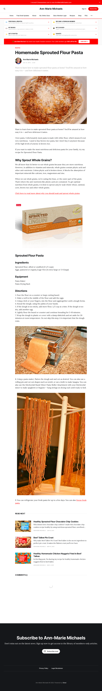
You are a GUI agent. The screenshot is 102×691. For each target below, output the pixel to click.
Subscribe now (52, 651)
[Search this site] (4, 8)
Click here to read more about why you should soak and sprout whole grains (47, 193)
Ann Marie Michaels (30, 59)
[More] (91, 15)
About (34, 15)
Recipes (72, 15)
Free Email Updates (23, 15)
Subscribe (93, 9)
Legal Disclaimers (57, 668)
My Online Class (44, 15)
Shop (80, 15)
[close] (99, 2)
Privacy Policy (43, 668)
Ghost (64, 683)
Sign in (84, 9)
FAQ (86, 15)
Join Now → (84, 41)
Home (11, 15)
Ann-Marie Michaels (51, 9)
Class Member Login (60, 15)
